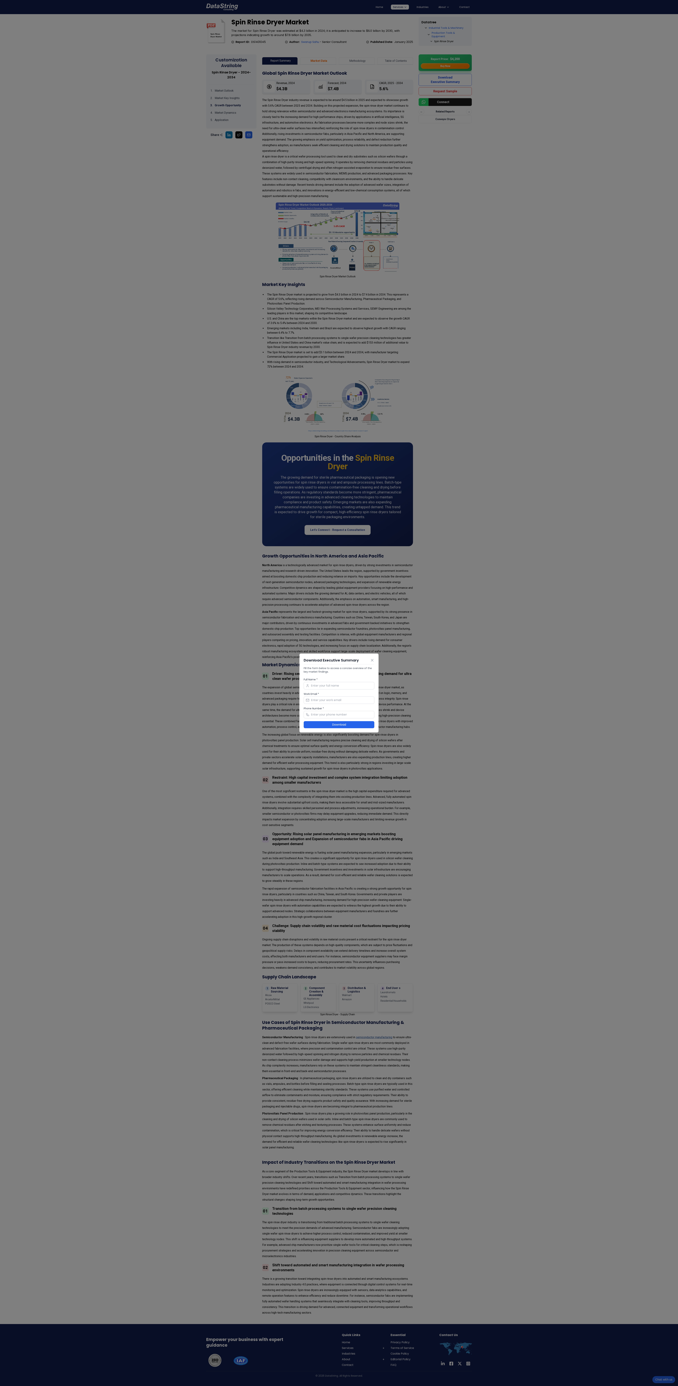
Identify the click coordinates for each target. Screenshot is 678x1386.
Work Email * (311, 694)
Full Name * (311, 679)
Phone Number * (314, 708)
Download (339, 725)
